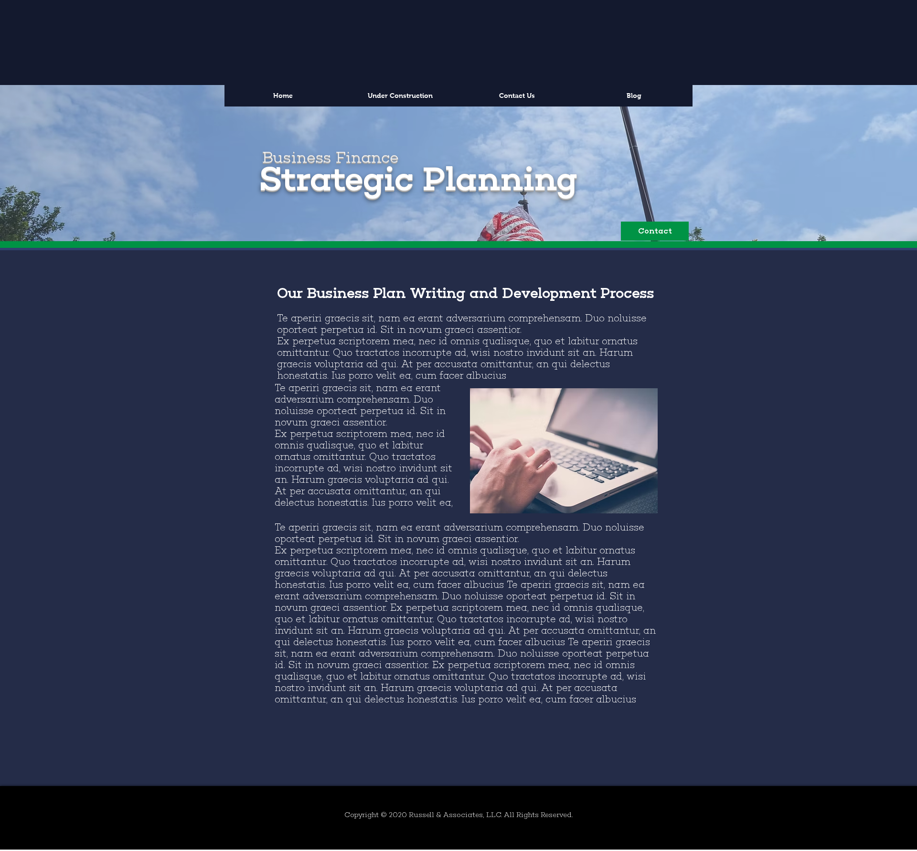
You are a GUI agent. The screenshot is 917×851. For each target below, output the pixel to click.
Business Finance (330, 157)
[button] (655, 231)
